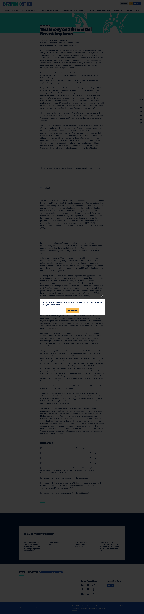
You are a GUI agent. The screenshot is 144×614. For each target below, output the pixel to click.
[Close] (102, 295)
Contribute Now (72, 310)
